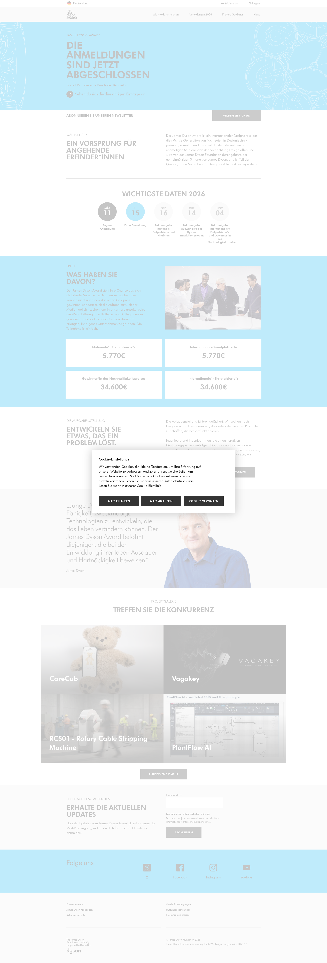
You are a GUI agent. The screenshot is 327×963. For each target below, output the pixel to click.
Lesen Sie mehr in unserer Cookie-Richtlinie (130, 486)
